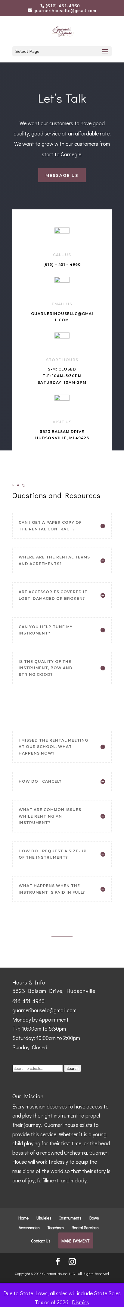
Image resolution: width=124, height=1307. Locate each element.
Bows (94, 1218)
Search (73, 1068)
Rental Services (85, 1227)
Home (23, 1218)
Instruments (70, 1218)
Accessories (29, 1227)
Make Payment (75, 1241)
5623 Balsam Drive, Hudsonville (53, 990)
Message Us (62, 175)
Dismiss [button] (80, 1302)
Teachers (56, 1227)
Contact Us (41, 1241)
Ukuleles (43, 1218)
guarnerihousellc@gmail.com (44, 1010)
